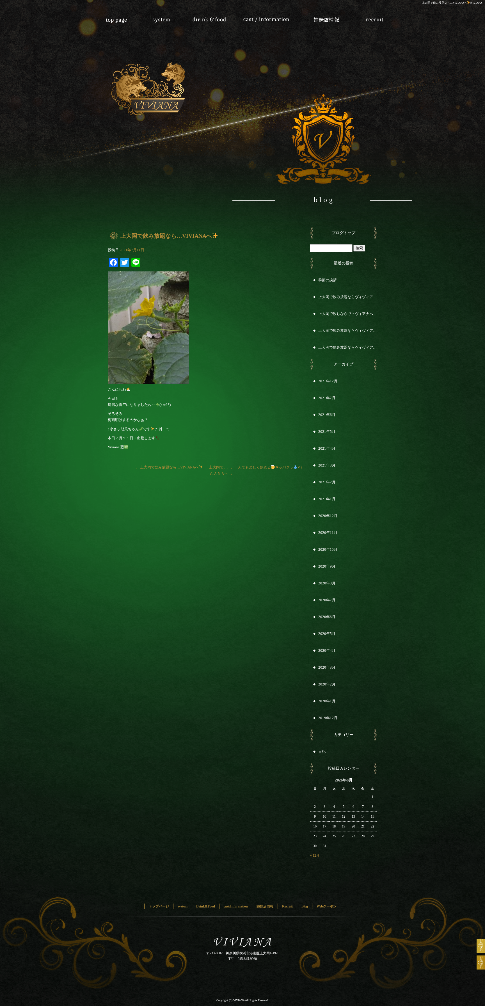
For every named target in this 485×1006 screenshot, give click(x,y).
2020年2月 (326, 684)
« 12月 (314, 856)
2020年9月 (326, 566)
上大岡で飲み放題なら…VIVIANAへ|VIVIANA (452, 2)
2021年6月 (326, 415)
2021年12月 (327, 381)
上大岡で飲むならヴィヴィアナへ (345, 314)
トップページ (116, 17)
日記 (322, 751)
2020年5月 (326, 634)
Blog (304, 906)
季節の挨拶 (327, 280)
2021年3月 (326, 465)
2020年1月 (326, 701)
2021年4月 (326, 448)
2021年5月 (326, 431)
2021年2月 (326, 482)
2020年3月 (326, 667)
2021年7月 (326, 398)
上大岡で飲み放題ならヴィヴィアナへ (347, 297)
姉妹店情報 (318, 17)
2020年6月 (326, 617)
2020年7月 (326, 600)
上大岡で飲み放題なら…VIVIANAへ (167, 467)
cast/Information (267, 17)
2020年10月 (327, 549)
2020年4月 (326, 650)
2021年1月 (326, 499)
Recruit (369, 17)
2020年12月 (327, 516)
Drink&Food (217, 17)
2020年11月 (327, 533)
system (166, 17)
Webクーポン (327, 906)
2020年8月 (326, 583)
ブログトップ (343, 233)
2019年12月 (327, 718)
